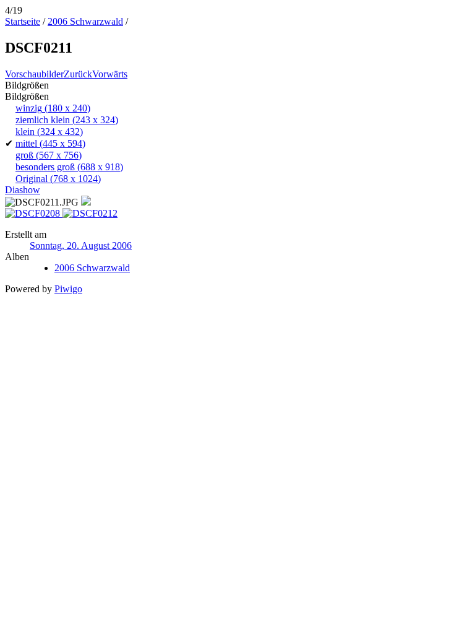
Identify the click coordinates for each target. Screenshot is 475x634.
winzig (52, 108)
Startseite (22, 21)
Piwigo (68, 289)
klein (49, 131)
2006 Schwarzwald (85, 21)
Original (58, 178)
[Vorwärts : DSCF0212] (90, 213)
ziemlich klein (66, 120)
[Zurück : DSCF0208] (33, 213)
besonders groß (69, 167)
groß (48, 155)
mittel (50, 143)
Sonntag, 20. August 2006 (81, 245)
